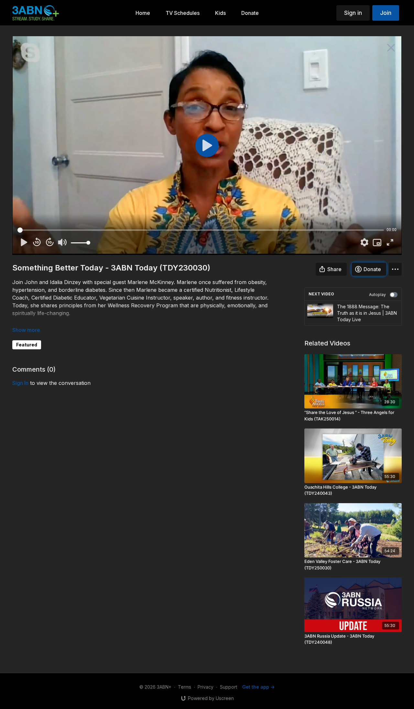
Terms (184, 687)
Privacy (205, 687)
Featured (26, 344)
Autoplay (377, 294)
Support (228, 687)
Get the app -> (258, 687)
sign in (20, 383)
